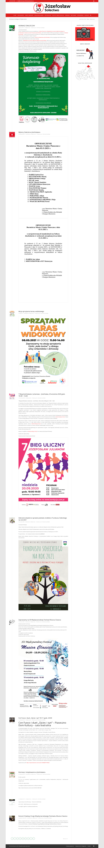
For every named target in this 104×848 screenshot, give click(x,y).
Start (85, 19)
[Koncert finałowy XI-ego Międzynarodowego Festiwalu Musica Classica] (12, 818)
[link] (43, 31)
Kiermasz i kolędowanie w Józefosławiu (31, 772)
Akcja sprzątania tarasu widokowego (31, 311)
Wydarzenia (28, 27)
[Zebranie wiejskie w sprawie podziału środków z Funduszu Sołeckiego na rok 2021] (12, 520)
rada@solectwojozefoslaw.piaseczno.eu (25, 1)
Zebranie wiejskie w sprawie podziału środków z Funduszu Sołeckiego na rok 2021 (42, 519)
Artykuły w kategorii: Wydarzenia (18, 19)
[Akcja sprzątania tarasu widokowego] (12, 314)
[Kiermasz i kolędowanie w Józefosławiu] (12, 774)
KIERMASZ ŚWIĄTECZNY (26, 26)
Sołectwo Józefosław (40, 27)
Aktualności (29, 134)
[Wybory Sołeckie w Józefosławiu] (12, 134)
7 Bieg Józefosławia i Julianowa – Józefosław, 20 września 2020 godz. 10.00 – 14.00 (41, 395)
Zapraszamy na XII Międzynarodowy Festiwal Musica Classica (39, 620)
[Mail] (94, 1)
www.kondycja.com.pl (60, 416)
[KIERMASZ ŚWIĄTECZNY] (12, 28)
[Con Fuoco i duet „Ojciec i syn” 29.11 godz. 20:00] (12, 720)
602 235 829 (12, 1)
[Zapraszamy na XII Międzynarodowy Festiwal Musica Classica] (12, 622)
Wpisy (88, 19)
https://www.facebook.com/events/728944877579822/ (38, 762)
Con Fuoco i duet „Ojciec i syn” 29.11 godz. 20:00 (35, 718)
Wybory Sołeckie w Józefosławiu (29, 132)
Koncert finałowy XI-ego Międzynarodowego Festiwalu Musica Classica (42, 816)
